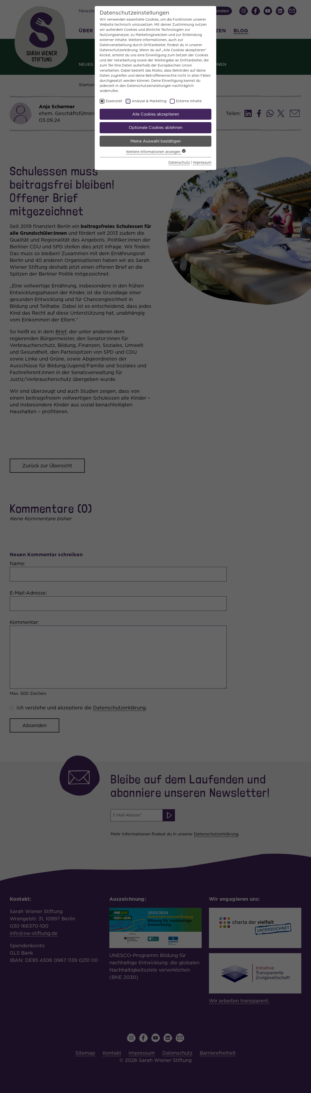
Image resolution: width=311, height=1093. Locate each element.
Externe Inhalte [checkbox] (189, 101)
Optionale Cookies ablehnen (155, 127)
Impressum (202, 162)
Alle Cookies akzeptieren (155, 114)
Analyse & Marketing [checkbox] (149, 101)
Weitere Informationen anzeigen (153, 152)
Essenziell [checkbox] (114, 101)
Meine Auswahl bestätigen (155, 141)
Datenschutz (179, 162)
